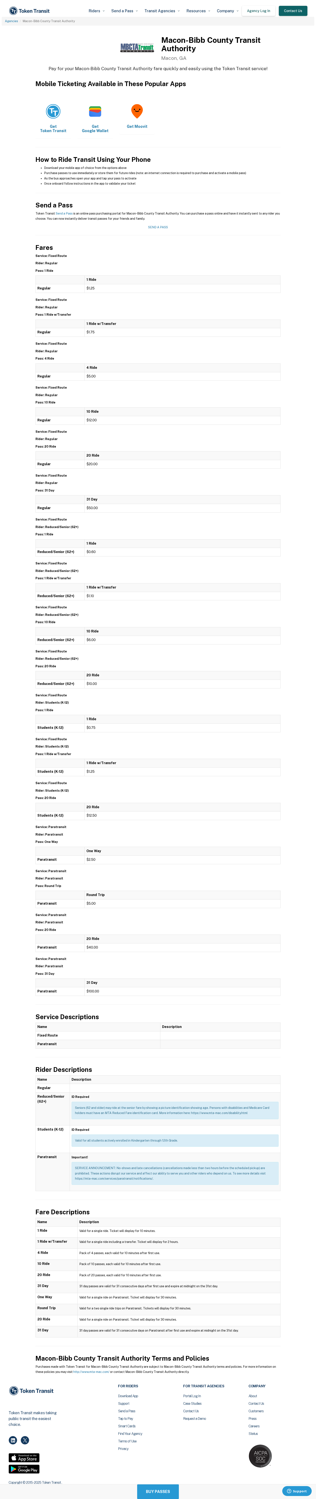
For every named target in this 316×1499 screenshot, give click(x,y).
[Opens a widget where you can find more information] (297, 1491)
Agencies (11, 21)
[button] (96, 10)
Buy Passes (158, 1491)
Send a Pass (64, 213)
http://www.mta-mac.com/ (91, 1372)
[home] (30, 11)
